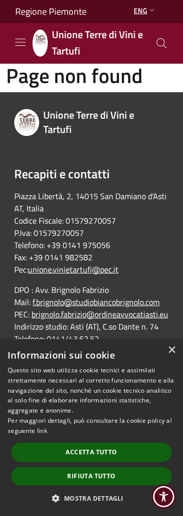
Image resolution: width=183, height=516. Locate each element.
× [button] (171, 350)
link (42, 430)
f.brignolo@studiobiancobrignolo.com (96, 302)
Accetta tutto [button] (91, 452)
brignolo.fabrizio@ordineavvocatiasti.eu (100, 314)
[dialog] (91, 427)
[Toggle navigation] (20, 42)
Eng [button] (140, 10)
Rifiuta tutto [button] (91, 476)
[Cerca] (162, 43)
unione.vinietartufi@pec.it (73, 269)
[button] (91, 498)
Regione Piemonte (50, 11)
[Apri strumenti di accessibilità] (163, 496)
